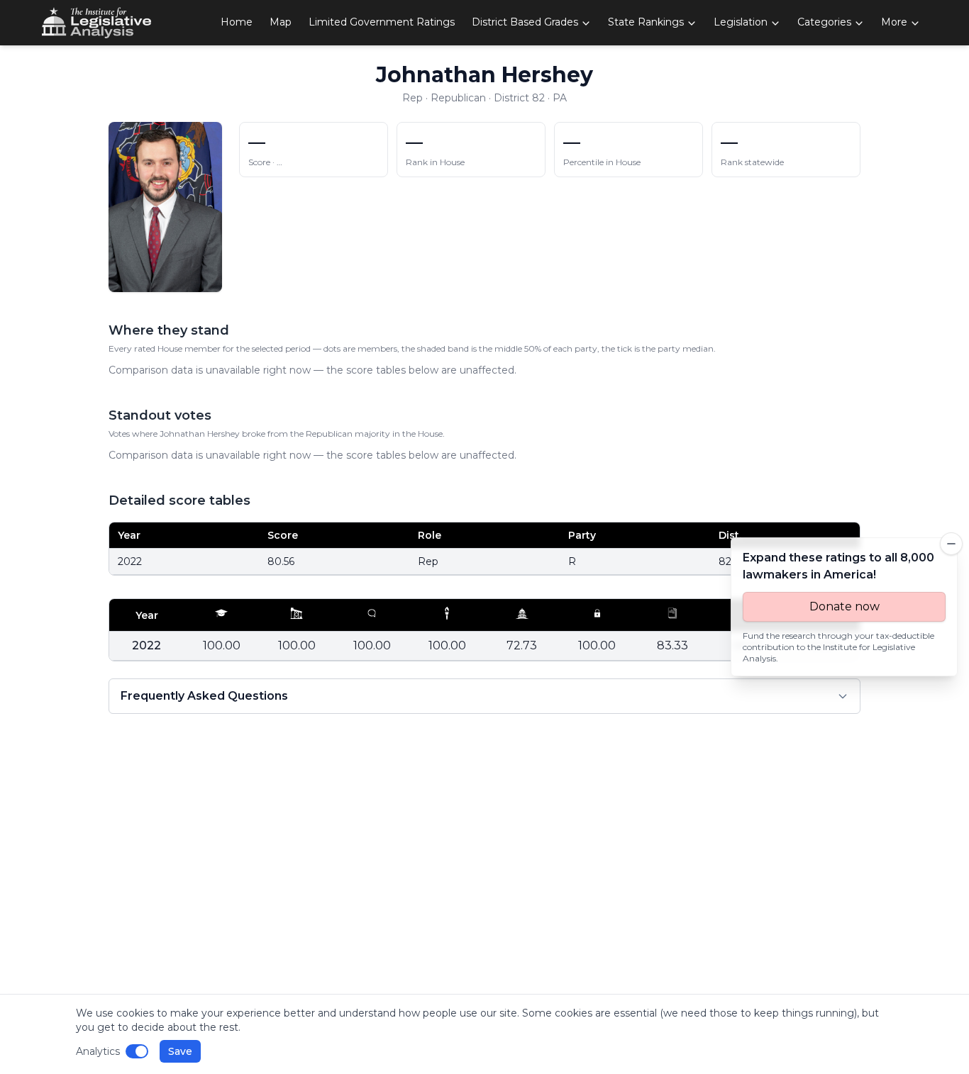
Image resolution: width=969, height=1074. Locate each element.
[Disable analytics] (137, 1051)
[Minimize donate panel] (951, 543)
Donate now (844, 606)
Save (180, 1051)
